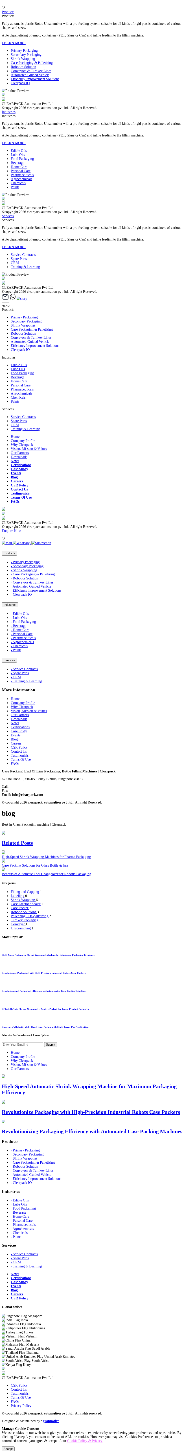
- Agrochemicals (22, 642)
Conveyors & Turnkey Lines (31, 71)
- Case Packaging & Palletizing (33, 574)
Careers (17, 481)
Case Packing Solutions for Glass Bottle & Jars (35, 865)
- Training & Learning (26, 681)
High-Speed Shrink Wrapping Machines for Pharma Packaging (46, 857)
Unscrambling (21, 928)
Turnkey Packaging (25, 920)
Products (8, 12)
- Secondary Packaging (27, 566)
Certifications (21, 465)
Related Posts (17, 843)
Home (15, 436)
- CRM (16, 677)
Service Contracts (23, 255)
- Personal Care (22, 634)
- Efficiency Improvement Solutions (36, 590)
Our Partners (20, 453)
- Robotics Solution (24, 578)
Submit (50, 1044)
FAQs (15, 501)
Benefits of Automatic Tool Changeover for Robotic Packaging (46, 874)
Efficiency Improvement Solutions (35, 79)
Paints (15, 187)
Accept (8, 1449)
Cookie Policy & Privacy (85, 1441)
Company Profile (23, 441)
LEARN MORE (14, 43)
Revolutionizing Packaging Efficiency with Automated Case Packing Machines (44, 991)
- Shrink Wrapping (24, 570)
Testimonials (20, 493)
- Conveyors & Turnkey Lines (32, 582)
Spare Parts (19, 259)
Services (8, 216)
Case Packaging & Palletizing (32, 63)
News (15, 461)
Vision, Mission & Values (29, 449)
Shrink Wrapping (23, 59)
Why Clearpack (22, 445)
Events (16, 473)
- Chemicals (19, 646)
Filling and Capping (25, 892)
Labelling (18, 896)
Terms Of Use (21, 497)
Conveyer (18, 924)
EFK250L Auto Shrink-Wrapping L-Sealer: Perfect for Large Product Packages (45, 1009)
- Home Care (20, 630)
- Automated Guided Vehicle (31, 586)
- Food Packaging (23, 622)
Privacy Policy (21, 1406)
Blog (14, 477)
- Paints (16, 650)
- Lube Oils (19, 618)
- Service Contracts (24, 669)
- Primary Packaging (25, 562)
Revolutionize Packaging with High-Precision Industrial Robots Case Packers (43, 973)
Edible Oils (19, 150)
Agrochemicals (21, 179)
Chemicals (18, 183)
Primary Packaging (24, 50)
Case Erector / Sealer (26, 904)
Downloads (19, 457)
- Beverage (18, 626)
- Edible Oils (20, 613)
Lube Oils (18, 155)
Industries (8, 112)
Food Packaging (22, 159)
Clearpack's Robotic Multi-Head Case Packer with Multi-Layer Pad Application (45, 1027)
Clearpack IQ (20, 83)
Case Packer (20, 908)
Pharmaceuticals (22, 175)
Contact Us (19, 489)
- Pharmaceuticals (23, 638)
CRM (15, 263)
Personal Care (21, 171)
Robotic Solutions (24, 912)
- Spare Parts (20, 673)
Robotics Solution (23, 67)
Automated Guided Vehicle (30, 75)
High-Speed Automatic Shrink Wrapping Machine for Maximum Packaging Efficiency (48, 955)
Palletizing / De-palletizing (30, 916)
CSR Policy (19, 485)
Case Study (19, 469)
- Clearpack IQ (21, 594)
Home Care (19, 167)
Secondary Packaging (26, 55)
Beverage (17, 163)
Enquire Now (11, 531)
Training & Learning (25, 267)
